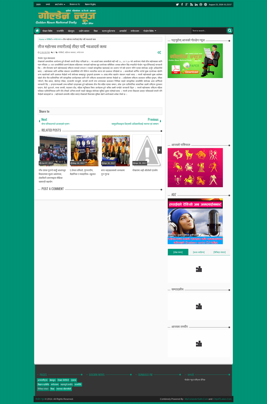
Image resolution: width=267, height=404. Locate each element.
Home (37, 31)
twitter (177, 4)
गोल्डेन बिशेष (148, 31)
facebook (182, 4)
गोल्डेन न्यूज (39, 399)
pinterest (205, 4)
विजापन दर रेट (75, 4)
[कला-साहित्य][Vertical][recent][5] (199, 252)
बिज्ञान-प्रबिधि (43, 384)
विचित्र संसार (43, 389)
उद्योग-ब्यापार (84, 31)
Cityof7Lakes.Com (222, 399)
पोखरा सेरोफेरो (63, 380)
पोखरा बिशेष (47, 31)
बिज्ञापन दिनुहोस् (90, 4)
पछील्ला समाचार (70, 52)
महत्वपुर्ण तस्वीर (66, 384)
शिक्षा (96, 31)
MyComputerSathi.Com (196, 399)
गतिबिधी (61, 52)
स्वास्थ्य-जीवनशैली (63, 389)
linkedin (196, 4)
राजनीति (60, 31)
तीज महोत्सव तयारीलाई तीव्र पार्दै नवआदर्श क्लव (72, 46)
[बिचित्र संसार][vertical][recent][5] (220, 252)
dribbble (201, 4)
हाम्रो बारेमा (59, 4)
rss (191, 4)
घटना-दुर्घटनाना (108, 31)
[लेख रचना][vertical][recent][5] (178, 252)
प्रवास (73, 380)
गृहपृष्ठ (38, 4)
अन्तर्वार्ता (122, 31)
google (186, 4)
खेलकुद (71, 31)
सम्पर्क (48, 4)
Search (230, 30)
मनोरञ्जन (135, 31)
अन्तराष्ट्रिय (42, 380)
